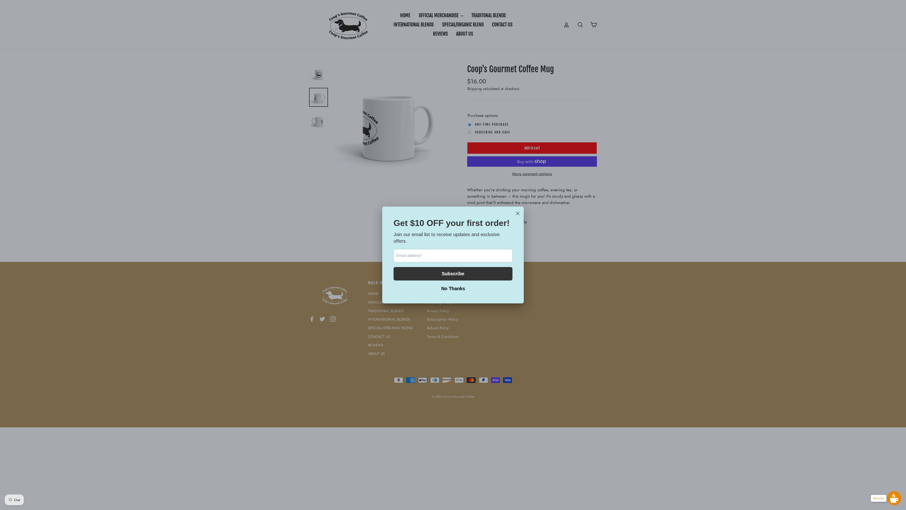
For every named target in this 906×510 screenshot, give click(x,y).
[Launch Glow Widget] (894, 498)
